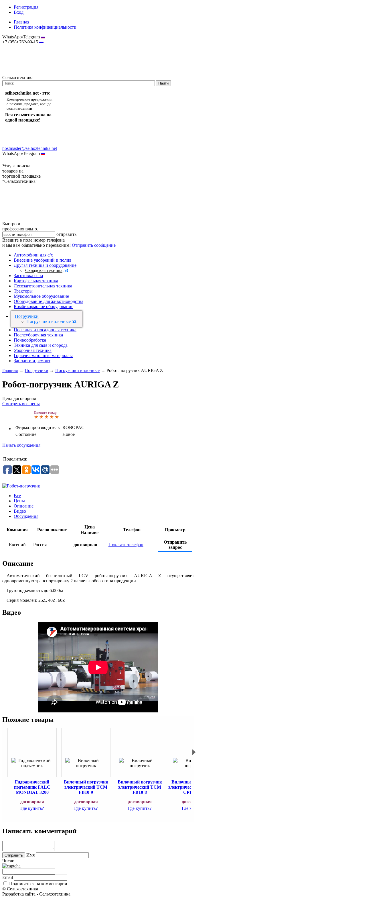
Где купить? (32, 808)
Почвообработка (30, 340)
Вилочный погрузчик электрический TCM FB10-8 (140, 787)
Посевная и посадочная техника (45, 329)
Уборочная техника (33, 350)
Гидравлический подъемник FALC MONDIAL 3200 (32, 787)
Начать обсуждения (21, 445)
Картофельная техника (36, 280)
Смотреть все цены (21, 403)
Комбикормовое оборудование (43, 306)
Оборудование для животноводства (48, 301)
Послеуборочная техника (38, 334)
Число (8, 860)
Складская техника (43, 270)
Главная (21, 21)
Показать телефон (125, 544)
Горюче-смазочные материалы (43, 355)
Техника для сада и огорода (41, 345)
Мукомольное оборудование (41, 296)
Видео (20, 511)
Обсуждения (26, 516)
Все (17, 495)
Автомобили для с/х (33, 254)
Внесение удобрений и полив (43, 260)
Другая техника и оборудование (45, 265)
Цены (19, 500)
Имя (30, 855)
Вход (18, 12)
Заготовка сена (28, 275)
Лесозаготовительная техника (43, 285)
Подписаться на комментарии (38, 883)
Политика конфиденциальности (45, 27)
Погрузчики (27, 316)
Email (7, 877)
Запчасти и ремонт (32, 360)
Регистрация (26, 7)
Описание (23, 506)
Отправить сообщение (94, 245)
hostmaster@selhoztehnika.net (22, 46)
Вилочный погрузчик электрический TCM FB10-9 (86, 787)
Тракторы (23, 291)
